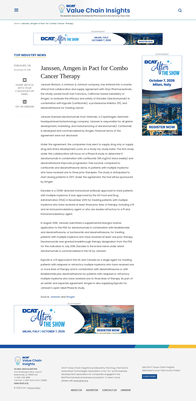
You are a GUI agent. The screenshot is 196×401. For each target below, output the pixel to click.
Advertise (92, 390)
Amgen (70, 296)
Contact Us (109, 390)
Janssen (55, 296)
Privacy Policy (34, 388)
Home (17, 23)
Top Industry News (30, 55)
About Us (76, 390)
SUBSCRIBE (149, 376)
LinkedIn (126, 390)
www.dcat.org (21, 383)
